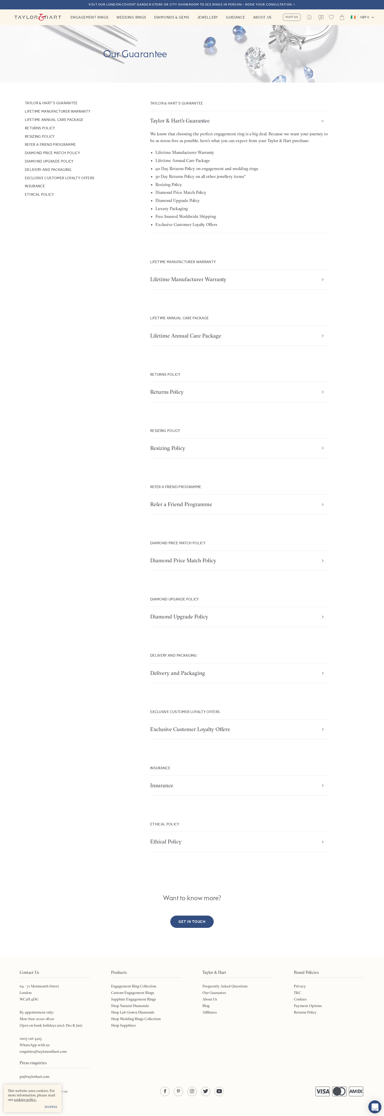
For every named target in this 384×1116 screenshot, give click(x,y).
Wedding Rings (131, 17)
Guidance (235, 17)
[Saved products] (331, 17)
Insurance (35, 186)
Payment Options (308, 1005)
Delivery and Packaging (48, 169)
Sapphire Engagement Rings (133, 999)
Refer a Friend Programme (50, 144)
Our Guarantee (214, 992)
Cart (342, 17)
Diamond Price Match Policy (52, 153)
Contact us (321, 18)
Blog (206, 1005)
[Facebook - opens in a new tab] (165, 1091)
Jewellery (207, 17)
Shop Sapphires (123, 1025)
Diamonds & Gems (171, 17)
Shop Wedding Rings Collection (136, 1018)
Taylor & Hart (37, 17)
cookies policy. (25, 1099)
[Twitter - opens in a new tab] (205, 1091)
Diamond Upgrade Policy (49, 161)
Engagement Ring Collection (133, 986)
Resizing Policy (40, 136)
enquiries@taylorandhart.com (43, 1051)
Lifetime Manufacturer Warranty (58, 111)
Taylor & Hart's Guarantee (51, 103)
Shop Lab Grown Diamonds (132, 1012)
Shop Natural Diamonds (130, 1005)
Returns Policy (40, 128)
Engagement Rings (90, 17)
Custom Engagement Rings (132, 992)
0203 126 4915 (31, 1038)
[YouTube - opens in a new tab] (219, 1091)
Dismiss (51, 1107)
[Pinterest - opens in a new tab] (178, 1091)
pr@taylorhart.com (34, 1076)
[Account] (309, 17)
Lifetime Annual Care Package (54, 120)
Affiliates (209, 1012)
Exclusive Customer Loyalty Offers (60, 178)
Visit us (291, 17)
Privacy (300, 986)
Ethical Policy (39, 194)
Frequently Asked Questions (225, 986)
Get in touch (191, 922)
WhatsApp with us (35, 1045)
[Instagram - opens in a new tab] (192, 1091)
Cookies (300, 999)
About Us (262, 17)
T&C (297, 992)
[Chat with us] (374, 1106)
